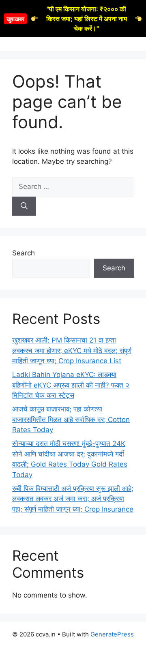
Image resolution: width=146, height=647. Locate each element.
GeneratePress (112, 634)
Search (23, 253)
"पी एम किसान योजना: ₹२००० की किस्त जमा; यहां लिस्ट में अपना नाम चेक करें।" (66, 18)
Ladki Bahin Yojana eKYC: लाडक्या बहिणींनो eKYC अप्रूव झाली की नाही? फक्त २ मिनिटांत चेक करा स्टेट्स (70, 385)
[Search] (24, 206)
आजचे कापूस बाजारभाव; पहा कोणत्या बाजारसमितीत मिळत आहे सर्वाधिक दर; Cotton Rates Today (71, 419)
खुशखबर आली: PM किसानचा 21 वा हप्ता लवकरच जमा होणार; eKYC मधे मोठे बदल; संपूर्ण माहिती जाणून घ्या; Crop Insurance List (71, 350)
